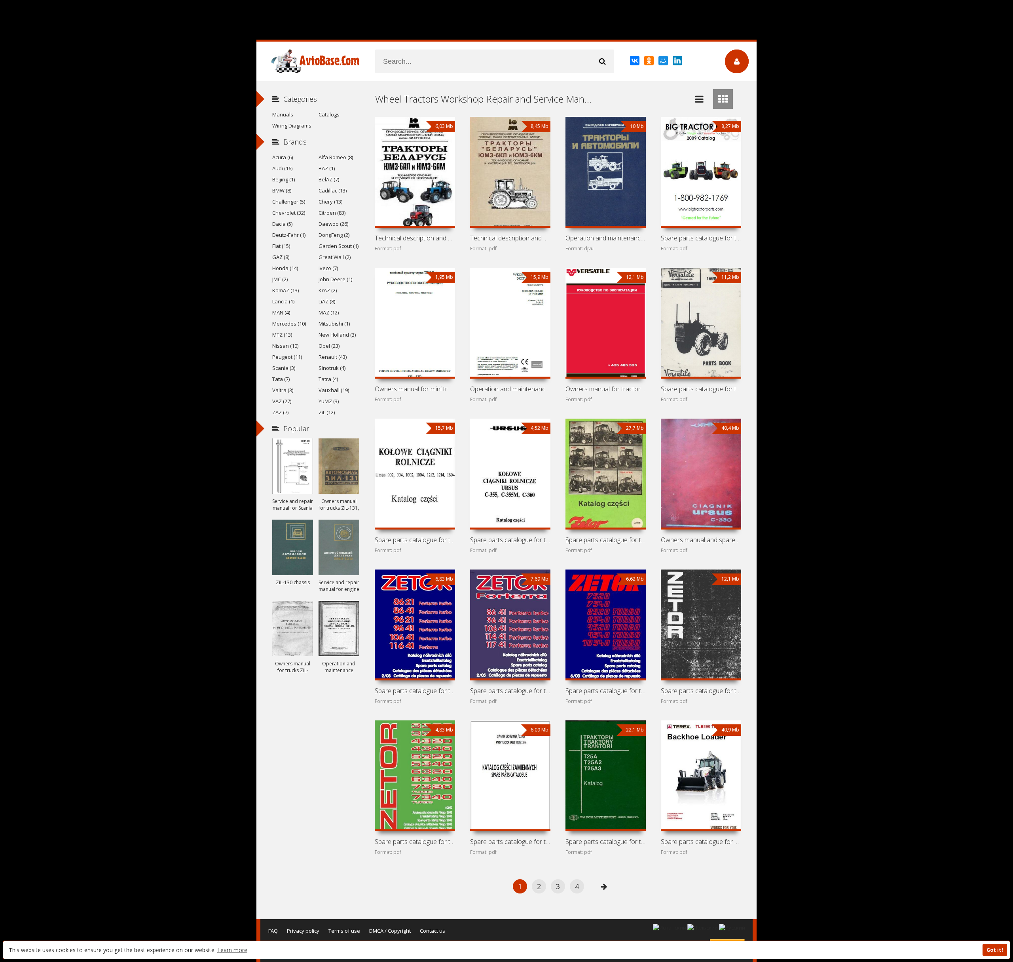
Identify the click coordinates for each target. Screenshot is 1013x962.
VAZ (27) (281, 401)
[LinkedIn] (678, 62)
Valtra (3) (282, 390)
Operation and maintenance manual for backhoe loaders (510, 389)
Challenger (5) (288, 201)
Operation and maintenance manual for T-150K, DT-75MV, (605, 238)
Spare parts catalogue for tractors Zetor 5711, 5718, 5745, (701, 690)
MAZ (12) (329, 312)
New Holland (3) (337, 334)
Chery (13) (330, 201)
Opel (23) (329, 345)
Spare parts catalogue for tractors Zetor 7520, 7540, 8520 (605, 690)
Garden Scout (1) (339, 246)
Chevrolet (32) (288, 212)
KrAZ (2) (328, 290)
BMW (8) (281, 190)
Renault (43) (333, 356)
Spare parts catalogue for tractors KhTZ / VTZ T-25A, (605, 841)
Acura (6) (282, 157)
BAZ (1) (327, 168)
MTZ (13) (282, 334)
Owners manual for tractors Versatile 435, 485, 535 (605, 389)
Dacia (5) (282, 223)
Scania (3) (283, 367)
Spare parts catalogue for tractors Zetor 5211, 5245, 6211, (605, 539)
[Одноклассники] (649, 62)
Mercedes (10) (289, 323)
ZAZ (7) (280, 412)
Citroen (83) (332, 212)
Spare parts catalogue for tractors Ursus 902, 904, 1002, (415, 539)
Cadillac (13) (333, 190)
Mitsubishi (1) (334, 323)
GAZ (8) (280, 257)
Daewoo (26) (333, 223)
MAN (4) (281, 312)
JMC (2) (280, 279)
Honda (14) (285, 268)
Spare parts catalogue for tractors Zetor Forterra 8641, (510, 690)
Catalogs (329, 114)
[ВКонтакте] (635, 62)
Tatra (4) (328, 379)
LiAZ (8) (327, 301)
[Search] (602, 61)
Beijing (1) (283, 179)
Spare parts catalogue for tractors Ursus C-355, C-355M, (510, 539)
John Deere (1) (335, 279)
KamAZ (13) (285, 290)
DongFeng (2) (334, 234)
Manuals (282, 114)
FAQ (273, 930)
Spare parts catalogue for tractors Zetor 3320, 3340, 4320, (415, 841)
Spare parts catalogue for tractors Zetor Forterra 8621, (415, 690)
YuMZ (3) (329, 401)
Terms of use (344, 930)
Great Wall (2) (335, 257)
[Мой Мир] (663, 62)
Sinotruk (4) (332, 367)
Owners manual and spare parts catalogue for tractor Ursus (701, 539)
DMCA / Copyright (390, 930)
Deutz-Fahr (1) (288, 234)
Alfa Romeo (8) (336, 157)
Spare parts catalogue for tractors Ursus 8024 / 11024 (510, 841)
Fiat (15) (281, 246)
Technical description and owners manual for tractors (415, 238)
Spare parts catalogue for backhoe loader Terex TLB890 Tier (701, 841)
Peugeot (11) (287, 356)
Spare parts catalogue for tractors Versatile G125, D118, (701, 389)
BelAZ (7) (329, 179)
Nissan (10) (285, 345)
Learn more (232, 950)
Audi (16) (282, 168)
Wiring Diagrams (291, 125)
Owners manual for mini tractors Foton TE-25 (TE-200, (415, 389)
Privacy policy (303, 930)
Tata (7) (281, 379)
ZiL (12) (327, 412)
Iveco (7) (328, 268)
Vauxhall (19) (334, 390)
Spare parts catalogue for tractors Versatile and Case (701, 238)
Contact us (432, 930)
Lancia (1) (283, 301)
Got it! (994, 950)
